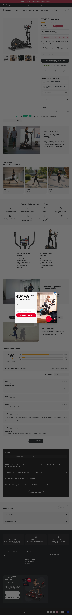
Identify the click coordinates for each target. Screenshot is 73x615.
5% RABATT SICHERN (26, 315)
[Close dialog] (55, 294)
